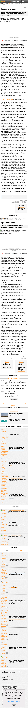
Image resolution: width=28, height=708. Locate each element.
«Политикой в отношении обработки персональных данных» (14, 700)
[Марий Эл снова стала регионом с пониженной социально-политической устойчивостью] (4, 540)
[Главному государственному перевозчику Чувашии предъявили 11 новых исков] (4, 514)
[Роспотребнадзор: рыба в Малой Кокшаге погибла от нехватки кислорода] (4, 661)
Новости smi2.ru (14, 411)
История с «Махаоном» (7, 99)
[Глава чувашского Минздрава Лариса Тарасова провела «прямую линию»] (4, 648)
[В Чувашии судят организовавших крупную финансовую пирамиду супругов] (4, 634)
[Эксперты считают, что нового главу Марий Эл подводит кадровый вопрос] (4, 527)
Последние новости (14, 378)
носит (8, 265)
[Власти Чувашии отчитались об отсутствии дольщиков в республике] (4, 434)
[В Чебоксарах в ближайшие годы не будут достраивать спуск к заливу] (4, 560)
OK (14, 705)
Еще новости (14, 399)
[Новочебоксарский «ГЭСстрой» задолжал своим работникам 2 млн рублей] (4, 464)
